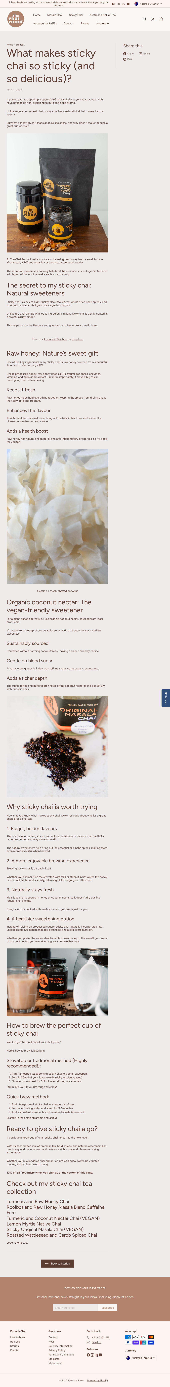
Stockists (53, 1358)
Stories (19, 44)
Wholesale (102, 23)
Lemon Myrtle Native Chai (34, 1224)
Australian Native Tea (103, 15)
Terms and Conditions (61, 1354)
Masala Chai (54, 15)
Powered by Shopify (97, 1380)
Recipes (15, 1341)
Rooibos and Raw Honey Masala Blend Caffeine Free (55, 1210)
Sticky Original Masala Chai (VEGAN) (45, 1229)
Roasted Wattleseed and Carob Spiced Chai (52, 1235)
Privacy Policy (56, 1350)
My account (55, 1363)
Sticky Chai (76, 15)
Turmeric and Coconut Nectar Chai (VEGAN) (53, 1218)
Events (85, 23)
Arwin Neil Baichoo (55, 339)
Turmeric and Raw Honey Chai (38, 1201)
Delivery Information (60, 1345)
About (68, 23)
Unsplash (77, 339)
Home (37, 15)
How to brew (17, 1337)
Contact (53, 1337)
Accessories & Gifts (45, 23)
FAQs (51, 1341)
